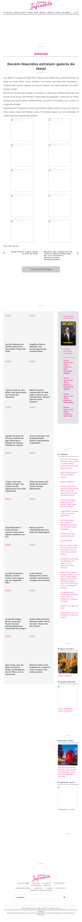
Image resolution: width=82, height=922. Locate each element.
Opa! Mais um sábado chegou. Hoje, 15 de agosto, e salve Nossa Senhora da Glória (68, 503)
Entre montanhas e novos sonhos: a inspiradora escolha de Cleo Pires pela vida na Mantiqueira (68, 524)
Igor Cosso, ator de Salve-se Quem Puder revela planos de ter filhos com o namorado (14, 669)
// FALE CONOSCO (61, 888)
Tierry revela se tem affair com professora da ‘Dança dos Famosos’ (15, 393)
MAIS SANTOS (47, 883)
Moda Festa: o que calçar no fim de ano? (25, 253)
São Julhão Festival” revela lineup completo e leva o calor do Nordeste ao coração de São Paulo (69, 596)
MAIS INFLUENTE (36, 885)
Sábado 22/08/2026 (67, 482)
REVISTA (58, 12)
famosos (9, 12)
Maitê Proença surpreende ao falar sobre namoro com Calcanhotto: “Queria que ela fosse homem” (40, 396)
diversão (42, 12)
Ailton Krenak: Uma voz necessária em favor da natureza (69, 615)
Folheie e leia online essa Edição (68, 351)
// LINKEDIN (49, 888)
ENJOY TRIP (47, 885)
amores (33, 315)
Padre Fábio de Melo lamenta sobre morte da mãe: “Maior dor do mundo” (40, 622)
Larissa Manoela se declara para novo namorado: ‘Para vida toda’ (15, 347)
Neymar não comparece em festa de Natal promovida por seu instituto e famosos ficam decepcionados (58, 255)
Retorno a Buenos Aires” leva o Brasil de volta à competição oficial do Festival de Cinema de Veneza (69, 549)
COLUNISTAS (50, 12)
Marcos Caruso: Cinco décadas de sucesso (68, 535)
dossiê (16, 12)
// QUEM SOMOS (38, 888)
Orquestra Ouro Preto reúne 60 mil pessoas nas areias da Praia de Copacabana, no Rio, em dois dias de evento (69, 490)
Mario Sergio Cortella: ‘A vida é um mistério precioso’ (69, 475)
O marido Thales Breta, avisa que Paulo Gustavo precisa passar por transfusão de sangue (15, 624)
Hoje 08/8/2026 (66, 541)
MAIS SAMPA (36, 883)
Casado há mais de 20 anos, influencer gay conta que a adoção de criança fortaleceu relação (14, 440)
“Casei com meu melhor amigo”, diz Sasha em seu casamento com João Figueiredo (15, 486)
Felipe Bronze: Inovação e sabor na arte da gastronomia (69, 513)
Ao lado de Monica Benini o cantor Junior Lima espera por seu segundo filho (14, 578)
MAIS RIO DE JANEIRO (23, 883)
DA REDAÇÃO (66, 12)
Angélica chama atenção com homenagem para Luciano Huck (38, 347)
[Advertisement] (41, 31)
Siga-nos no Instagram (41, 269)
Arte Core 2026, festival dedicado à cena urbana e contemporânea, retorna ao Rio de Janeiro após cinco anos (69, 463)
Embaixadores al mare (66, 809)
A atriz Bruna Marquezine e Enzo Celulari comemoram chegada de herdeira (40, 576)
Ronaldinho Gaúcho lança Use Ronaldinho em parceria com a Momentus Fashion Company (69, 563)
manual (29, 12)
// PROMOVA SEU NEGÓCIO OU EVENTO (41, 890)
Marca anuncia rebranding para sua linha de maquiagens (40, 529)
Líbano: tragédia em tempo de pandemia (65, 710)
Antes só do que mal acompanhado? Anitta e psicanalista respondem (39, 439)
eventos (23, 12)
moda (36, 12)
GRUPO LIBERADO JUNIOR (23, 888)
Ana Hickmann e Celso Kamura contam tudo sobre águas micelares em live (15, 532)
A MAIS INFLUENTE (59, 883)
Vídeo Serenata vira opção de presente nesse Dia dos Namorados (39, 485)
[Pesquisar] (78, 12)
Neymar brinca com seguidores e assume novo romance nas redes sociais (40, 668)
